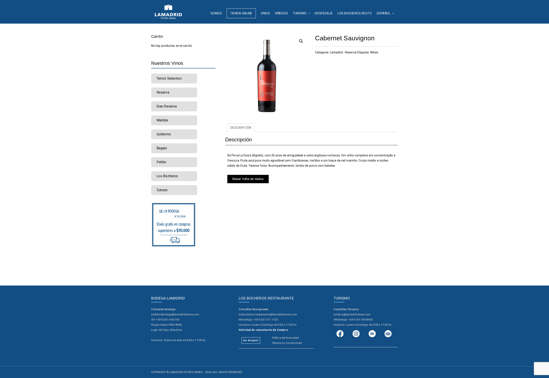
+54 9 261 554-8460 (360, 319)
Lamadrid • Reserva (343, 52)
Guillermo (164, 134)
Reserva (163, 92)
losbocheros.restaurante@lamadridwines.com (268, 314)
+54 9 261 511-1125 (265, 319)
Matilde (162, 120)
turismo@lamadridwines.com (352, 314)
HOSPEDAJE (324, 13)
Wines (374, 52)
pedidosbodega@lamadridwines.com (175, 314)
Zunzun (162, 190)
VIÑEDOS (281, 13)
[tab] (241, 127)
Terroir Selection (169, 78)
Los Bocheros (167, 176)
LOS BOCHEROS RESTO (355, 13)
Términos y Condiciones (287, 343)
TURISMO (300, 13)
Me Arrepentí (250, 340)
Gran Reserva (167, 106)
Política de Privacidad (285, 337)
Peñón (161, 162)
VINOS (265, 13)
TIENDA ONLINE (241, 13)
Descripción (240, 127)
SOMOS (216, 13)
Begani (162, 148)
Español (384, 13)
